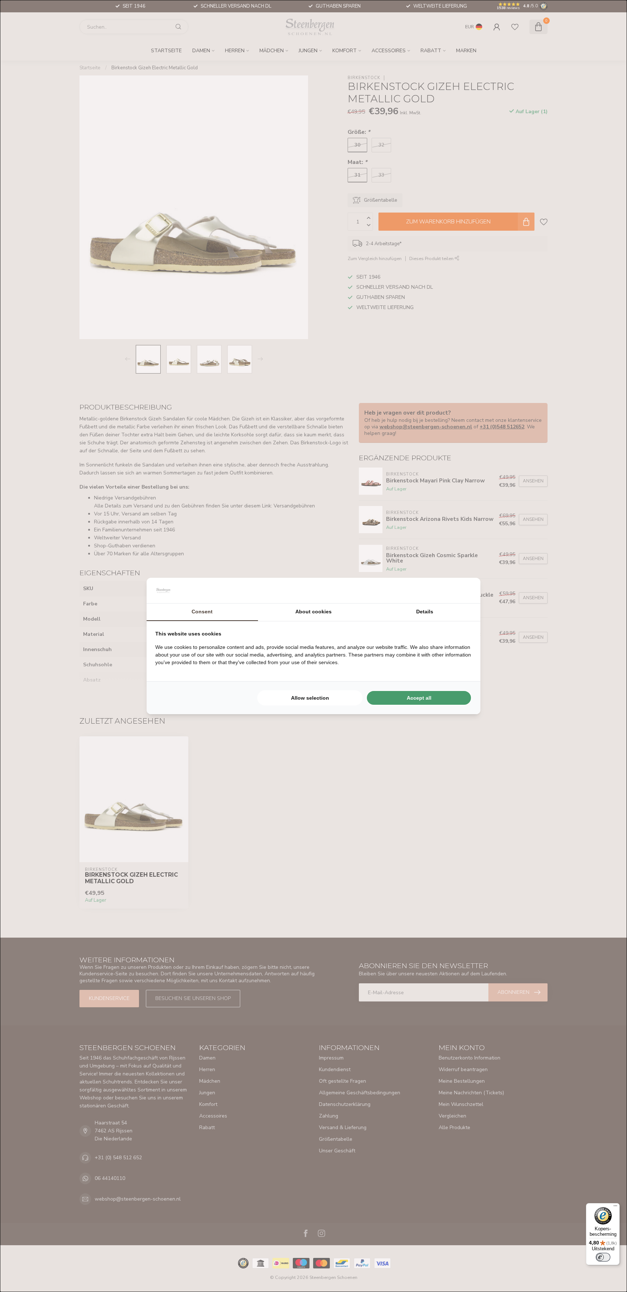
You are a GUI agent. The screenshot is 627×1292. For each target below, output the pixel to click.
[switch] (603, 1257)
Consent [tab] (202, 611)
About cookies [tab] (313, 611)
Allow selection (310, 698)
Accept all (419, 698)
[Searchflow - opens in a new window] (463, 590)
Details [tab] (424, 611)
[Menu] (615, 1207)
